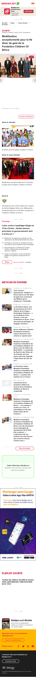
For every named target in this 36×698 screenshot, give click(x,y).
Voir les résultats (19, 262)
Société (5, 24)
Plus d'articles (24, 448)
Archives (28, 262)
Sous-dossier (23, 23)
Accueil (4, 23)
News (12, 23)
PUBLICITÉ (17, 19)
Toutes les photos (26, 116)
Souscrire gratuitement (13, 640)
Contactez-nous (10, 661)
